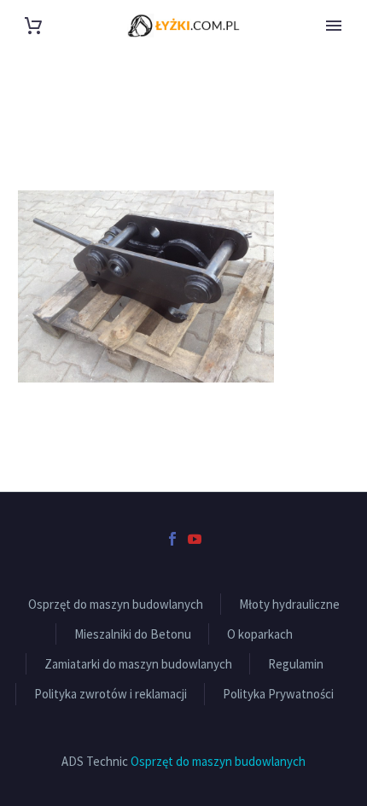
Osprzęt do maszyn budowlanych (115, 604)
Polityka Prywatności (278, 694)
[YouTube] (194, 539)
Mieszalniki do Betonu (132, 634)
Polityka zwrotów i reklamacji (110, 694)
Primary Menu (333, 25)
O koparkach (260, 634)
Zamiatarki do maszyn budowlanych (138, 664)
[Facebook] (172, 539)
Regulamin (295, 664)
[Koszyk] (33, 26)
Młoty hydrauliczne (289, 604)
